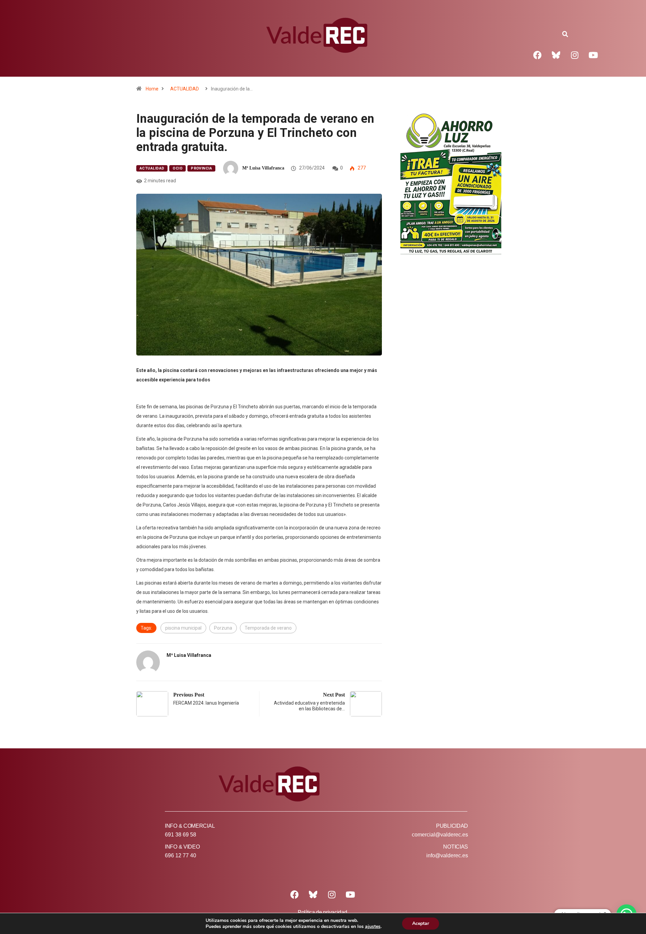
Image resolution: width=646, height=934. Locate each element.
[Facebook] (537, 54)
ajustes (373, 927)
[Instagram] (574, 54)
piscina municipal (183, 628)
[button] (565, 34)
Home (152, 88)
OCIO (177, 168)
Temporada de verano (268, 628)
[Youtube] (593, 54)
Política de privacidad (322, 912)
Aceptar (420, 923)
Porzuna (223, 628)
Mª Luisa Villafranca (263, 168)
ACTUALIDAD (184, 88)
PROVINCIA (201, 168)
